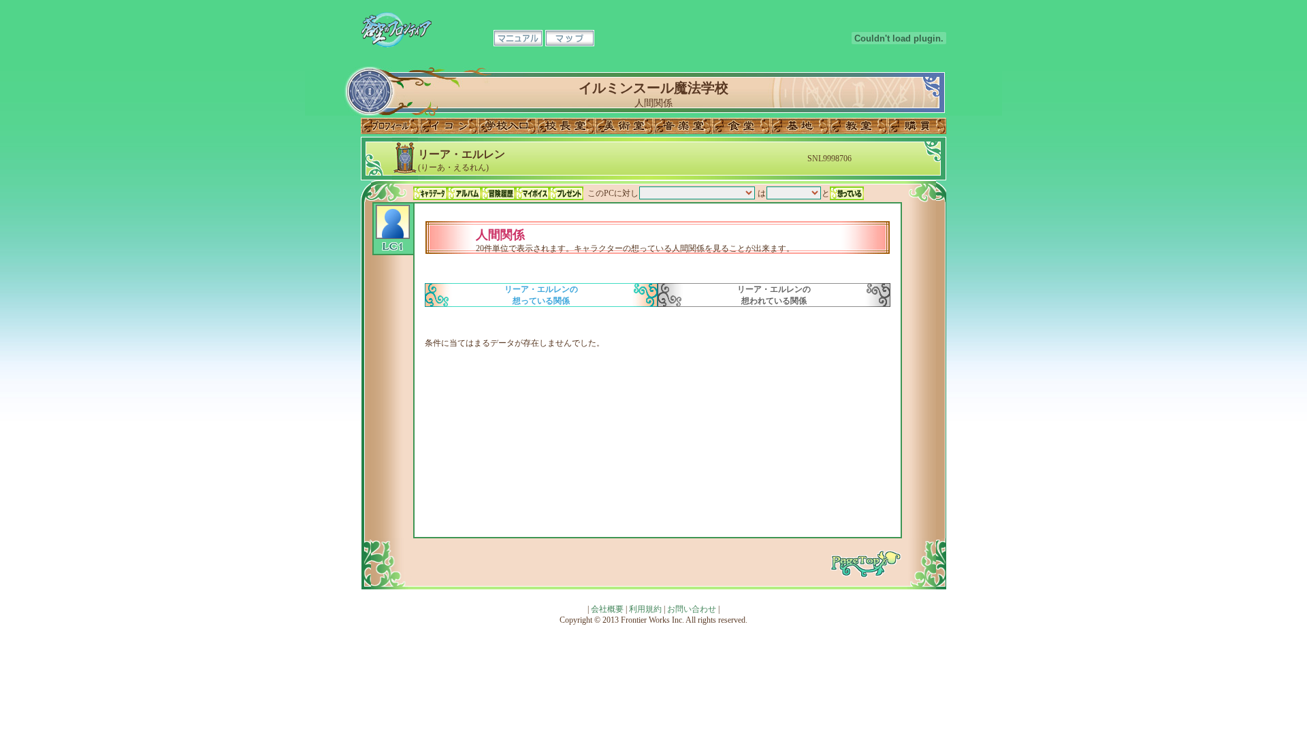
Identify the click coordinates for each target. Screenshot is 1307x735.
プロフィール (390, 126)
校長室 (565, 126)
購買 (917, 126)
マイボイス (532, 193)
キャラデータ (430, 193)
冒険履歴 (498, 193)
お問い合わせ (691, 609)
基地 (800, 126)
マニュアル (518, 38)
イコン (448, 126)
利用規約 (645, 609)
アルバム (464, 193)
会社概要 (607, 609)
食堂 (741, 126)
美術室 (624, 126)
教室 (858, 126)
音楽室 (683, 126)
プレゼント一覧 (566, 193)
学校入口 (507, 126)
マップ (569, 38)
